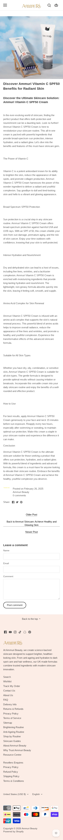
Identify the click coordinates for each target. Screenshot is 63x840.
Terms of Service (12, 718)
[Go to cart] (56, 5)
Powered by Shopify (13, 831)
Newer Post (31, 532)
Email (6, 563)
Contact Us (9, 690)
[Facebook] (5, 632)
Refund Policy (10, 771)
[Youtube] (10, 632)
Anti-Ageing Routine (13, 732)
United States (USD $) (14, 794)
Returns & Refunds (13, 709)
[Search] (49, 5)
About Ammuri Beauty (14, 745)
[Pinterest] (29, 632)
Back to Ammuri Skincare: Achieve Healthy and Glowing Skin (32, 523)
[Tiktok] (20, 632)
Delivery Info (9, 704)
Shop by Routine (12, 736)
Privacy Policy (10, 713)
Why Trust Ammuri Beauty (17, 750)
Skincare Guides (12, 741)
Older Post (31, 514)
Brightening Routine (13, 727)
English (36, 794)
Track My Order (11, 686)
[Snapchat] (24, 632)
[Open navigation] (5, 5)
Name (6, 550)
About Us (8, 695)
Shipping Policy (11, 776)
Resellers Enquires (13, 762)
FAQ (5, 699)
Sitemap (7, 722)
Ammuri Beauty (29, 828)
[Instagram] (15, 632)
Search (7, 677)
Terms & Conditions (13, 781)
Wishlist (7, 681)
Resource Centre (12, 754)
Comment (8, 576)
